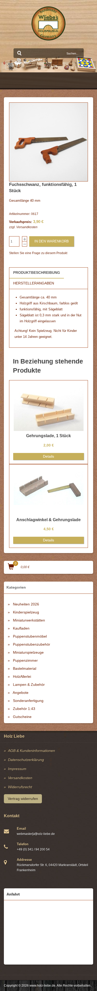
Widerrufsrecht (20, 787)
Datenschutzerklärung (26, 760)
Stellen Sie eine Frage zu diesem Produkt (38, 253)
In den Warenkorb (51, 241)
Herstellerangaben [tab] (33, 283)
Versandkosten (27, 227)
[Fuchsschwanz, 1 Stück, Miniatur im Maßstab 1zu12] (48, 142)
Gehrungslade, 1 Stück (48, 436)
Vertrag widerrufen (23, 799)
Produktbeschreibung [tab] (36, 272)
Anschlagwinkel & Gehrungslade (48, 520)
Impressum (17, 769)
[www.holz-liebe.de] (48, 23)
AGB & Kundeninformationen (31, 751)
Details (48, 456)
